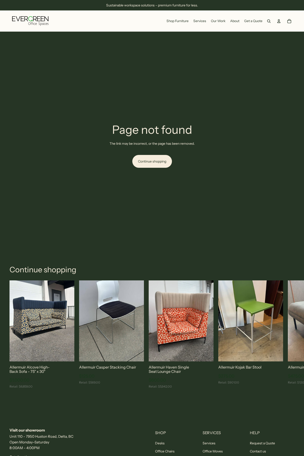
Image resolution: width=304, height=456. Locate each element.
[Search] (269, 21)
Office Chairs (165, 451)
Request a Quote (262, 443)
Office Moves (213, 451)
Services (209, 443)
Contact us (258, 451)
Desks (160, 443)
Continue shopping (152, 161)
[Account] (279, 21)
